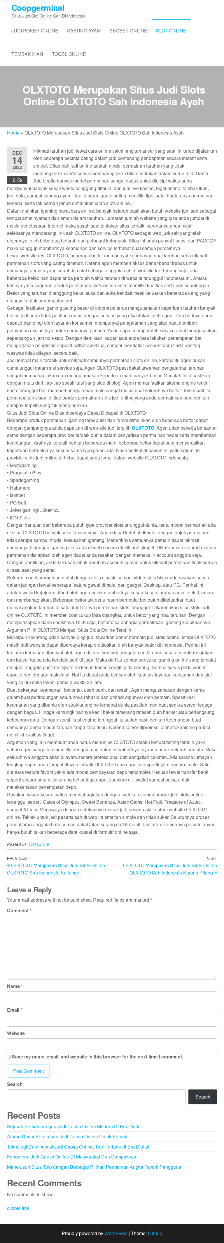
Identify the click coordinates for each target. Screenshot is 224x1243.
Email (14, 1009)
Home (13, 132)
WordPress (115, 1233)
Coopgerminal (37, 7)
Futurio (155, 1233)
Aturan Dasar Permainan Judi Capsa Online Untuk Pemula (68, 1136)
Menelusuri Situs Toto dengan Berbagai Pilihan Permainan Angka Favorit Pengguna (94, 1166)
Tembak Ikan (27, 54)
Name (15, 986)
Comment (19, 910)
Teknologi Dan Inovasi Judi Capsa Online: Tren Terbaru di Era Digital (78, 1146)
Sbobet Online (128, 30)
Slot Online (171, 30)
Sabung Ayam (84, 30)
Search (15, 1084)
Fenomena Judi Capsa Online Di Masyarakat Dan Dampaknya (71, 1156)
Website (16, 1033)
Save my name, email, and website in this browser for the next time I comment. (97, 1056)
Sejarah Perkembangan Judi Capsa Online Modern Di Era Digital (74, 1126)
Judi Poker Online (34, 30)
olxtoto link (18, 1208)
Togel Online (69, 54)
